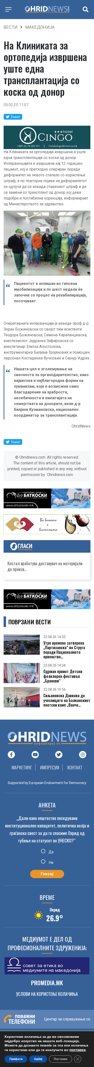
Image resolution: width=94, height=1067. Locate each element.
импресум (49, 767)
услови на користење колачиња (47, 994)
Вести (10, 27)
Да (50, 852)
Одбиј (38, 1059)
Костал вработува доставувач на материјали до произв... (44, 566)
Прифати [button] (15, 1059)
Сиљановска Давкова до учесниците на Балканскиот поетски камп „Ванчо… (66, 700)
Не (51, 862)
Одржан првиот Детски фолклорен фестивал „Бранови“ (62, 676)
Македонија (39, 27)
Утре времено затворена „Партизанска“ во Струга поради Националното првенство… (64, 650)
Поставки (60, 1059)
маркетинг (22, 767)
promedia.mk (47, 982)
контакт (74, 767)
